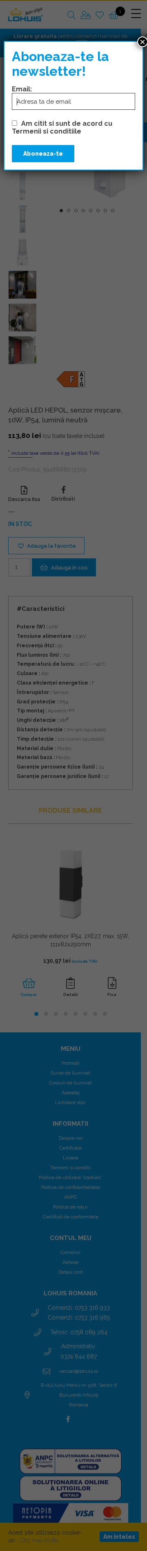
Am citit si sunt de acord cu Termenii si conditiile (62, 127)
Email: (22, 89)
